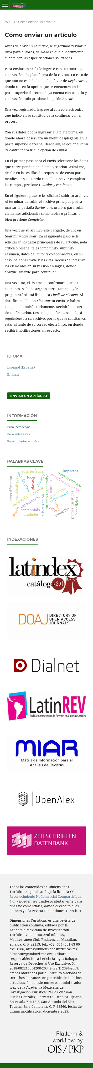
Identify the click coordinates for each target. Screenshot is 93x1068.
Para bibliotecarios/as (23, 441)
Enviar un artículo (28, 396)
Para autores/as (18, 434)
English (13, 374)
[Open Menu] (5, 5)
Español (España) (21, 367)
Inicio (10, 22)
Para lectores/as (18, 427)
